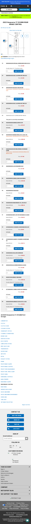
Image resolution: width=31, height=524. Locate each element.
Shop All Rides (25, 508)
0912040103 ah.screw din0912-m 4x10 (16, 265)
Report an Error (26, 404)
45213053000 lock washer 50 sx (14, 166)
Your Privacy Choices (11, 505)
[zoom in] (22, 36)
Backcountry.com (8, 515)
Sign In (3, 469)
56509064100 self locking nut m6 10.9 (16, 75)
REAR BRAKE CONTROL (7, 13)
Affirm (3, 477)
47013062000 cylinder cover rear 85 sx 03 (17, 227)
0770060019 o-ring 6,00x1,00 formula (16, 289)
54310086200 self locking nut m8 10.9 (16, 103)
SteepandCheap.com (15, 516)
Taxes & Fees (7, 507)
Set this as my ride (6, 27)
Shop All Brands (14, 508)
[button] (15, 428)
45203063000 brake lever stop (14, 122)
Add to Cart (18, 71)
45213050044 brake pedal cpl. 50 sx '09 (16, 134)
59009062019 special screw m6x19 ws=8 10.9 (18, 63)
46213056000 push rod (12, 190)
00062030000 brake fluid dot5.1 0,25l (16, 301)
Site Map (4, 508)
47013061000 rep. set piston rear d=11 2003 (17, 214)
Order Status (4, 471)
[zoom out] (27, 36)
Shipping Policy (24, 505)
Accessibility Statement (20, 507)
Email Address (7, 436)
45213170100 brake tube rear (13, 277)
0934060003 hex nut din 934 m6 (14, 87)
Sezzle (3, 479)
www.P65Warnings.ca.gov (7, 58)
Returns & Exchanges (7, 473)
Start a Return (5, 475)
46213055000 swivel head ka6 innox (16, 178)
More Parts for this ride (15, 30)
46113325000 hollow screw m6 (14, 252)
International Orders (7, 483)
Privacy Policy (20, 503)
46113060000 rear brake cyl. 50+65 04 (16, 202)
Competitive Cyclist (22, 515)
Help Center (4, 481)
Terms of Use (10, 503)
